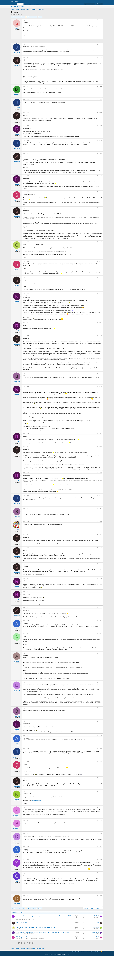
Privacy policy (90, 951)
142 (36, 17)
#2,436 (100, 682)
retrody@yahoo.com (37, 800)
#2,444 (100, 807)
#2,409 (100, 153)
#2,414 (100, 261)
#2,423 (100, 472)
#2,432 (100, 607)
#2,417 (100, 322)
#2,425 (100, 508)
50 (28, 17)
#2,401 (100, 20)
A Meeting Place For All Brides (36, 929)
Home (14, 4)
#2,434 (100, 633)
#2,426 (100, 521)
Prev (14, 17)
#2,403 (100, 57)
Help (95, 951)
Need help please (21, 922)
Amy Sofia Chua (19, 929)
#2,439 (100, 735)
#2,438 (100, 721)
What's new (28, 4)
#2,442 (100, 778)
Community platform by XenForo (57, 954)
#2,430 (100, 578)
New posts (13, 6)
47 (21, 17)
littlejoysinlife (96, 928)
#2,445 (100, 820)
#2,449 (100, 873)
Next (39, 17)
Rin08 (17, 924)
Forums (20, 4)
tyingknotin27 (19, 938)
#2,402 (100, 44)
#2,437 (100, 708)
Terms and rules (81, 951)
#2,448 (100, 859)
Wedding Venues (31, 919)
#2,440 (100, 748)
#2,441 (100, 761)
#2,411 (100, 192)
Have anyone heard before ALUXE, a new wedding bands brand (35, 927)
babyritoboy (18, 919)
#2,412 (100, 208)
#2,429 (100, 564)
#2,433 (100, 620)
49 (26, 17)
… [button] (19, 17)
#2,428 (100, 548)
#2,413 (100, 242)
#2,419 (100, 373)
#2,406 (100, 112)
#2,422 (100, 446)
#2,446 (100, 833)
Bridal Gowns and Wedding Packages (36, 938)
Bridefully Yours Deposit (23, 937)
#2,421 (100, 433)
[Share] (97, 20)
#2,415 (100, 277)
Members (36, 4)
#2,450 (100, 895)
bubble (14, 14)
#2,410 (100, 176)
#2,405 (100, 99)
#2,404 (100, 86)
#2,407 (100, 125)
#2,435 (100, 653)
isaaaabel (18, 933)
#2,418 (100, 335)
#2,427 (100, 534)
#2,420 (100, 386)
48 (23, 17)
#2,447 (100, 846)
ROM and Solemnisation (30, 924)
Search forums (20, 6)
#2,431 (100, 591)
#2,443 (100, 791)
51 (31, 17)
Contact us (74, 951)
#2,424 (100, 495)
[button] (32, 4)
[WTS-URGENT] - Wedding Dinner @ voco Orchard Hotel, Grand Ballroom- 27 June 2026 (42, 932)
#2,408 (100, 140)
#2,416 (100, 293)
